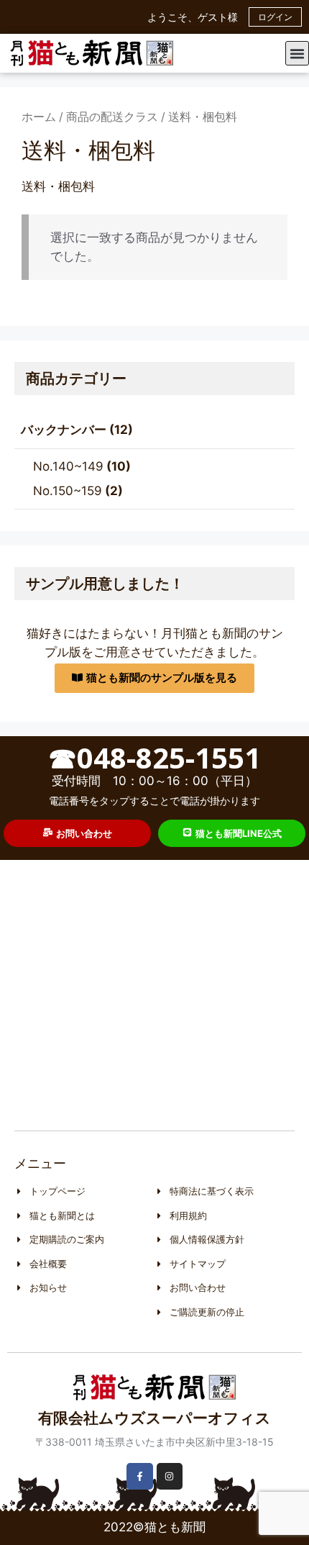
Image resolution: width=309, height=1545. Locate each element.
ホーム (39, 117)
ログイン (275, 17)
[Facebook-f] (139, 1476)
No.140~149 (68, 466)
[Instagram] (170, 1476)
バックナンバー (63, 429)
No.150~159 (67, 491)
